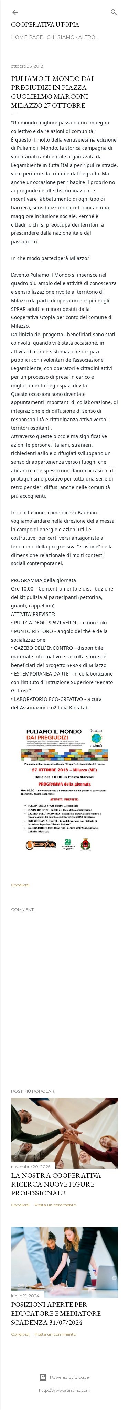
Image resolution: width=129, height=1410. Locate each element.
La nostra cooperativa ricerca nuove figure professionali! (56, 1184)
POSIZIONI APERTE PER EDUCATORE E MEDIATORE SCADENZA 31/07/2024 (56, 1313)
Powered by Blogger (70, 1377)
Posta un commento (55, 1204)
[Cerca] (114, 10)
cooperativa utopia (45, 24)
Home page (27, 37)
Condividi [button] (20, 884)
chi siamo (61, 37)
